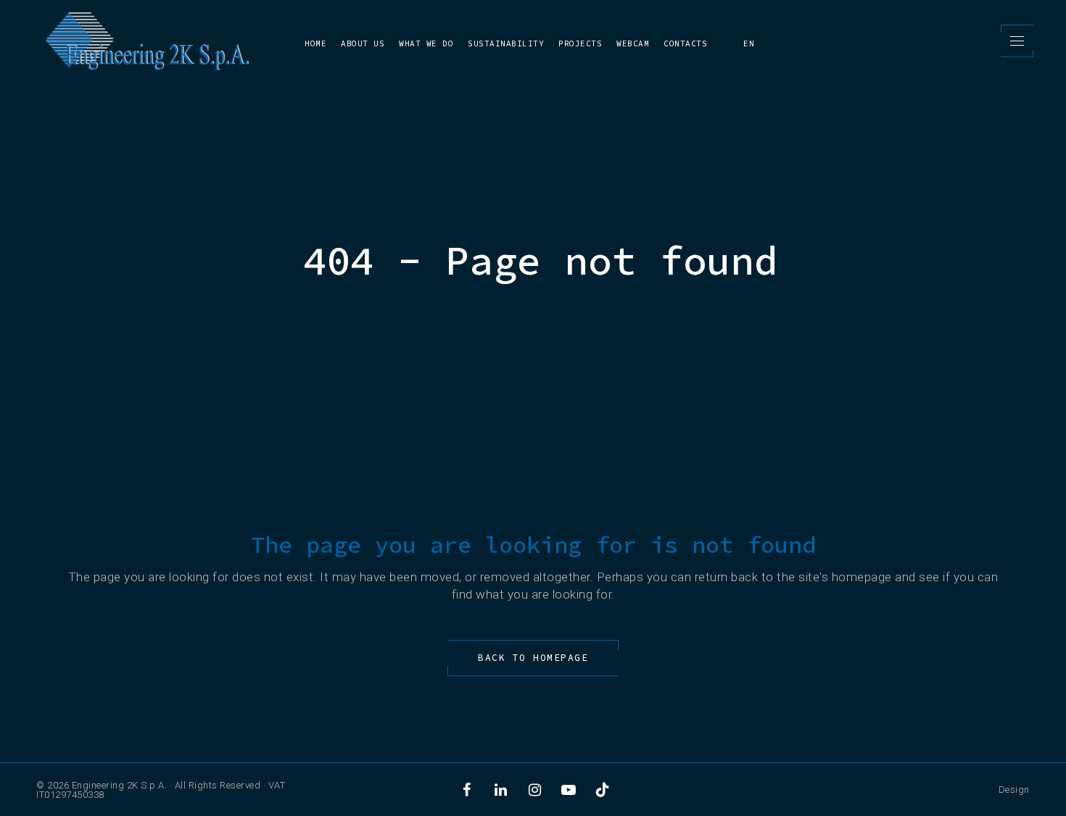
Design (1014, 789)
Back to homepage (533, 657)
